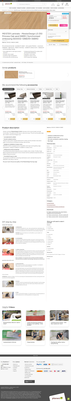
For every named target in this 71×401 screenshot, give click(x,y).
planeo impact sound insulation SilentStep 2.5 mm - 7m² (34, 101)
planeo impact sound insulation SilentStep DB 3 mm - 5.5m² (47, 101)
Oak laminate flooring (51, 205)
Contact (15, 367)
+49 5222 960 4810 (37, 0)
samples (59, 0)
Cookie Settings (29, 374)
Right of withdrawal (29, 371)
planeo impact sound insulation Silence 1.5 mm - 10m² (9, 101)
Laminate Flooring (10, 10)
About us (15, 364)
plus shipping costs (56, 20)
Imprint (15, 371)
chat (15, 0)
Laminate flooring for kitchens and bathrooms (55, 206)
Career (14, 369)
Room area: (50, 29)
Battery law (27, 372)
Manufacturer (16, 366)
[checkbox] (52, 34)
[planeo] (57, 398)
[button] (2, 0)
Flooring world (4, 10)
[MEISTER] (58, 131)
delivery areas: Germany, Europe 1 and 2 (28, 394)
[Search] (18, 4)
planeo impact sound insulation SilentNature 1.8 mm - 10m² (23, 101)
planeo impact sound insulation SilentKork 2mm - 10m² (60, 101)
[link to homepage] (8, 4)
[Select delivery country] (2, 0)
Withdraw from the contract (28, 381)
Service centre (28, 364)
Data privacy (28, 369)
